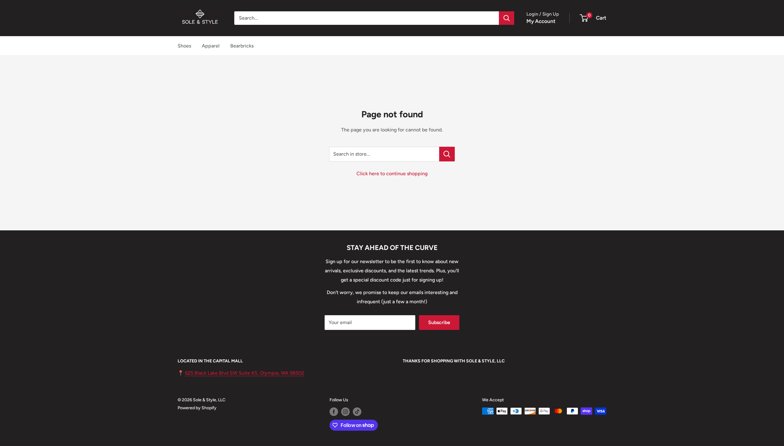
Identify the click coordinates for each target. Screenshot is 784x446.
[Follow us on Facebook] (334, 411)
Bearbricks (242, 46)
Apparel (211, 46)
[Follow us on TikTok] (357, 411)
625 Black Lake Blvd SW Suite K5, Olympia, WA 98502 (244, 373)
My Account (541, 21)
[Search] (506, 18)
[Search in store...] (447, 154)
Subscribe (439, 322)
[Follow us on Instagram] (345, 411)
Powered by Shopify (197, 407)
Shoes (184, 46)
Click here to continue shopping (392, 173)
